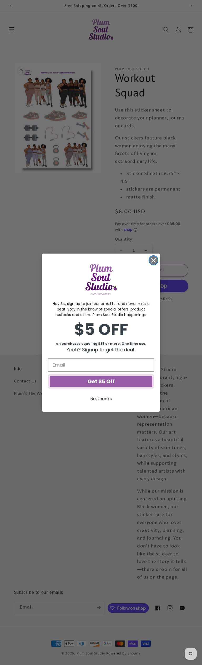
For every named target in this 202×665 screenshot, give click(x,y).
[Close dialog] (153, 260)
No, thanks (101, 399)
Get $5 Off (101, 381)
